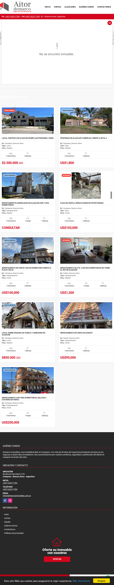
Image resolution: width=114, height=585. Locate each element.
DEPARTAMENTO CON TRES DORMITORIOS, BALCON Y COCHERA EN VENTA (24, 399)
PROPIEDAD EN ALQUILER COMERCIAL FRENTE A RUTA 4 (83, 138)
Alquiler (7, 522)
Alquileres (70, 7)
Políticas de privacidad (13, 533)
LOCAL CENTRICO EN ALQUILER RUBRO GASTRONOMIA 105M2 (28, 138)
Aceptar (101, 580)
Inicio (48, 7)
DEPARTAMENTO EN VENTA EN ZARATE (76, 333)
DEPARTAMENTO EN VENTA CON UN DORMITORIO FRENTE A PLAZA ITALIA (26, 269)
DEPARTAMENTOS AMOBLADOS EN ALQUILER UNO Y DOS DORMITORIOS (25, 204)
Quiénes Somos (86, 7)
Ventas (57, 7)
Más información (81, 581)
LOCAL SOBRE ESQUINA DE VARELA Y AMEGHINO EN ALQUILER (23, 334)
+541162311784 (12, 16)
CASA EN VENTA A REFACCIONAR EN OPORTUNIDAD (81, 203)
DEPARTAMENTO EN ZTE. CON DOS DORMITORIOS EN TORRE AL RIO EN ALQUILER (85, 269)
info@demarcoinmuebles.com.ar (17, 496)
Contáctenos (104, 7)
